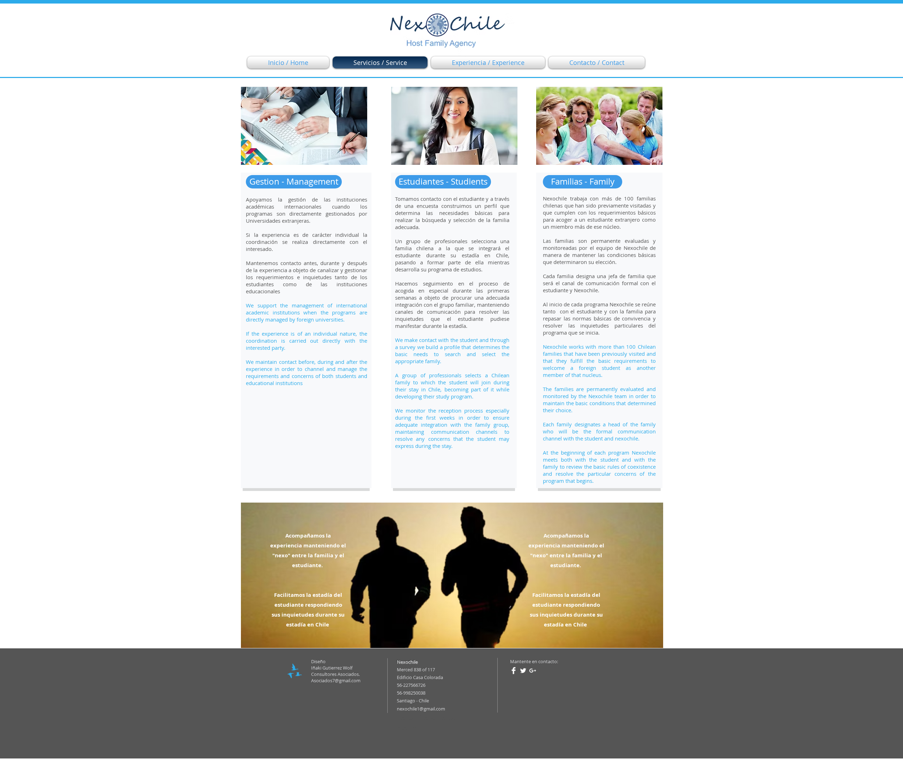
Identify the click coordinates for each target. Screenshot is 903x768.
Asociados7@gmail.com (335, 680)
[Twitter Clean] (523, 670)
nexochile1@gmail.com (421, 709)
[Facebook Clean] (513, 670)
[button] (294, 181)
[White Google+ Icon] (532, 670)
